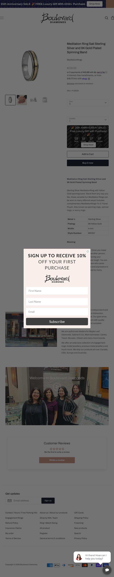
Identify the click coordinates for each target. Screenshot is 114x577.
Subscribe (57, 321)
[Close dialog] (87, 251)
